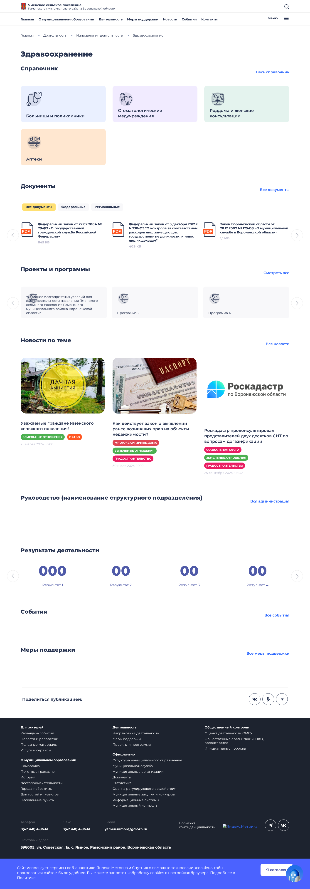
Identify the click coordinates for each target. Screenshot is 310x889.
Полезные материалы (39, 745)
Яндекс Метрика (112, 868)
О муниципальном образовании (66, 19)
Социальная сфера (222, 449)
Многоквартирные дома (136, 442)
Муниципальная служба (133, 766)
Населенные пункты (37, 800)
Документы (122, 777)
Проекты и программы (132, 745)
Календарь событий (37, 733)
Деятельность (111, 19)
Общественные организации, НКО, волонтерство (234, 741)
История (28, 777)
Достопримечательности (42, 783)
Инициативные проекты (225, 748)
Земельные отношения (43, 437)
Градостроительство (133, 458)
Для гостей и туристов (40, 794)
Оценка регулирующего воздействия (144, 789)
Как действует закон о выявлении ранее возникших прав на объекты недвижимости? (151, 429)
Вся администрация (269, 501)
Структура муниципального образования (147, 760)
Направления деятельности (136, 733)
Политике (26, 878)
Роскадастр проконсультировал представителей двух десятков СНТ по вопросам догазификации (246, 436)
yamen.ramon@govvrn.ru (126, 829)
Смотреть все (276, 273)
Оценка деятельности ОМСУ (229, 733)
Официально (124, 754)
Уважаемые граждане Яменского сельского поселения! (57, 426)
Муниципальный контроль (135, 805)
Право (74, 437)
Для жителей (32, 727)
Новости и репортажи (39, 739)
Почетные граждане (38, 772)
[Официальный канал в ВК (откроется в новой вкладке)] (283, 825)
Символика (30, 766)
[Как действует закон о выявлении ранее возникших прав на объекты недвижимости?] (155, 385)
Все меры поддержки (267, 653)
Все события (276, 615)
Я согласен (277, 870)
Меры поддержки (142, 19)
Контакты (209, 19)
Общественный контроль (227, 727)
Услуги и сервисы (36, 750)
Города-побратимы (36, 789)
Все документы (274, 190)
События (189, 19)
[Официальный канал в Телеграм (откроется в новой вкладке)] (270, 825)
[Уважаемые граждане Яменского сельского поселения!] (63, 385)
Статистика (122, 783)
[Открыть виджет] (294, 873)
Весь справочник (272, 72)
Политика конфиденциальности (197, 825)
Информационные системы (136, 800)
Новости (170, 19)
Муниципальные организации (138, 772)
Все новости (277, 344)
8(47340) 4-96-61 (34, 829)
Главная (27, 19)
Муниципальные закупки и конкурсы (144, 794)
